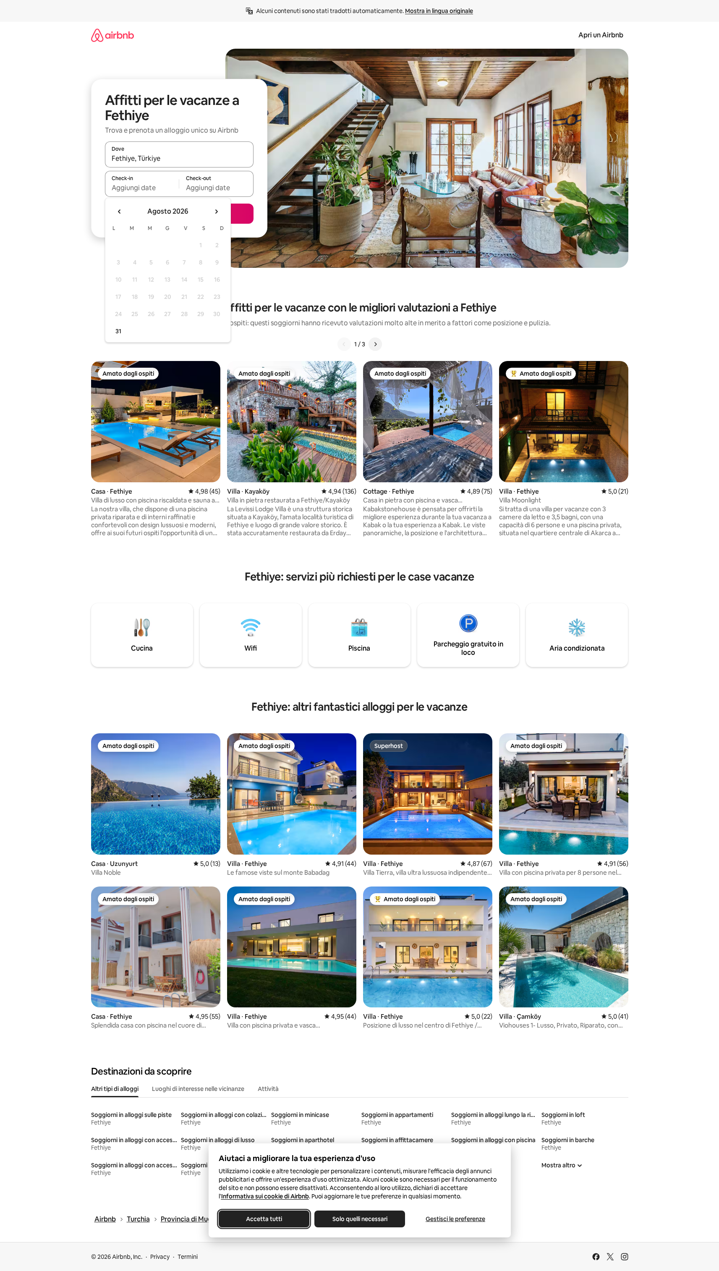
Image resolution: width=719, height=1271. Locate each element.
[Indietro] (344, 344)
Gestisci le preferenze (455, 1219)
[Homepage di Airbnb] (112, 35)
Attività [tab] (268, 1089)
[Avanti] (375, 344)
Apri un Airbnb (600, 35)
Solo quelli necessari (359, 1219)
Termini (188, 1257)
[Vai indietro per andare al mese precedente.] (119, 211)
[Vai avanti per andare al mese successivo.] (216, 211)
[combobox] (179, 158)
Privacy (160, 1257)
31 (118, 331)
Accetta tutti (264, 1219)
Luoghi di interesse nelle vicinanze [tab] (198, 1089)
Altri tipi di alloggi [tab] (115, 1089)
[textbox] (142, 188)
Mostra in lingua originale (439, 11)
